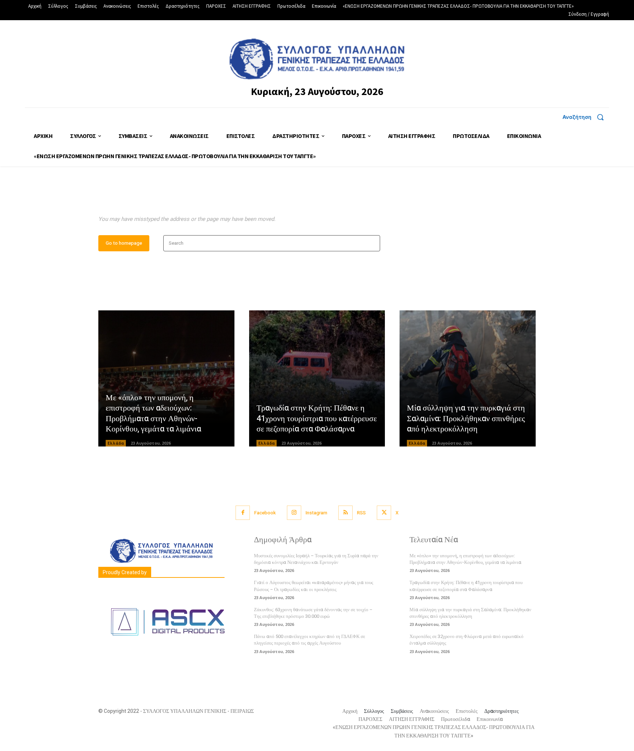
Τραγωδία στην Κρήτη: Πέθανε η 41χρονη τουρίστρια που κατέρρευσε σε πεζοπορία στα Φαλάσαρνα (316, 418)
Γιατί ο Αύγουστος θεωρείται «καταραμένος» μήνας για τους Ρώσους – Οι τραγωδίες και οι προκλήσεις (313, 586)
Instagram (316, 512)
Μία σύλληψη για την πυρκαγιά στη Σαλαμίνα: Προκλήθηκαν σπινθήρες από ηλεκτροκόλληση (466, 418)
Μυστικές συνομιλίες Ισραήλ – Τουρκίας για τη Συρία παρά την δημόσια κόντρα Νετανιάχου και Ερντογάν (316, 559)
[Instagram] (294, 513)
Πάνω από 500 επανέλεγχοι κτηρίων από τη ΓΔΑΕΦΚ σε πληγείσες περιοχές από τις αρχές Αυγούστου (309, 639)
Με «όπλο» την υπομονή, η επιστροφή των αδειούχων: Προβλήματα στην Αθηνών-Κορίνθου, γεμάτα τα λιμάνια (153, 413)
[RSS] (345, 513)
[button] (585, 117)
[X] (384, 513)
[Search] (372, 243)
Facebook (265, 512)
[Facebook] (243, 513)
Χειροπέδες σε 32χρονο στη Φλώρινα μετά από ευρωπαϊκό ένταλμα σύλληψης (466, 639)
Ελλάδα (116, 443)
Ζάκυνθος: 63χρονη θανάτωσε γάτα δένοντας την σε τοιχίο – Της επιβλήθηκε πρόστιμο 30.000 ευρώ (313, 613)
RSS (361, 512)
